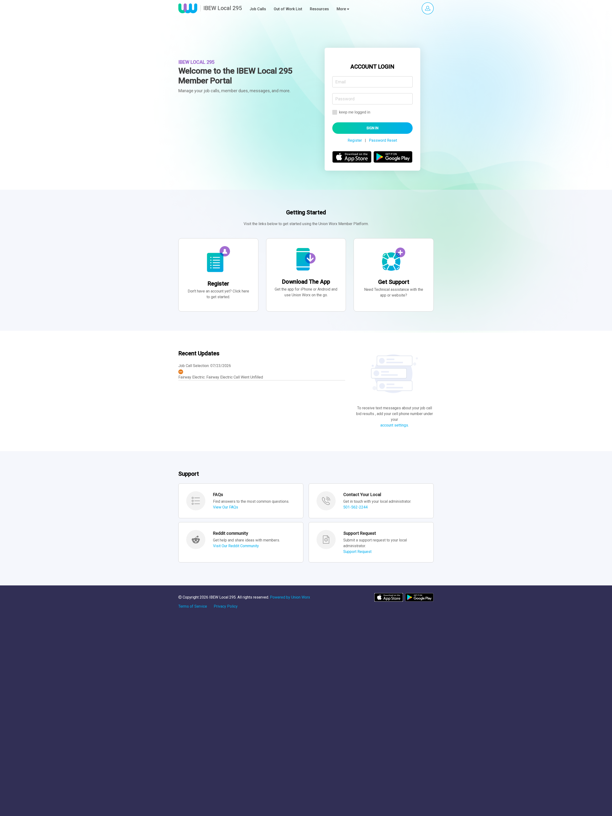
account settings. (394, 425)
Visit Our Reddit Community (236, 546)
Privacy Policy (226, 606)
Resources (319, 9)
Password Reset (383, 140)
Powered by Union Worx (290, 597)
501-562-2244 (355, 507)
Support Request (357, 551)
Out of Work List (288, 9)
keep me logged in (354, 112)
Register (355, 140)
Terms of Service (192, 606)
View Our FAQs (225, 507)
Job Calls (258, 9)
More (342, 9)
